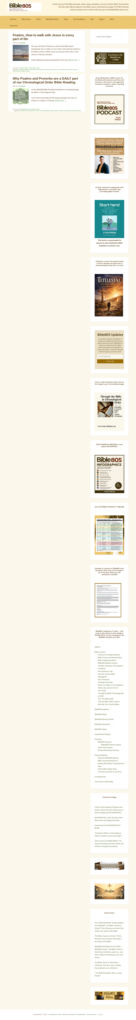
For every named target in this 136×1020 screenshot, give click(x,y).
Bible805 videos (101, 729)
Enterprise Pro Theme (57, 1014)
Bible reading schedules (107, 660)
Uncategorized (100, 777)
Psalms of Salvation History (23, 71)
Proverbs (56, 110)
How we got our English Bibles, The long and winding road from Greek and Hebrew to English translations (109, 843)
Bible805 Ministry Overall (104, 719)
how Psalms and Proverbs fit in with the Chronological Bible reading (37, 110)
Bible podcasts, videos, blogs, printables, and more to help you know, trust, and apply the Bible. (24, 7)
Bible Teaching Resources (108, 761)
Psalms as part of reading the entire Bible (62, 69)
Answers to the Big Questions (109, 655)
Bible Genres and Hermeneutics (110, 657)
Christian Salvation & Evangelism (110, 666)
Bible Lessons (100, 652)
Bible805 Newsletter (102, 724)
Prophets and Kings (105, 682)
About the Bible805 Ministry (108, 758)
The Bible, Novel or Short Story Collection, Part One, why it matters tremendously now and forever (108, 965)
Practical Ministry (101, 755)
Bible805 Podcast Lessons (111, 745)
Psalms (30, 69)
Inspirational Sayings (102, 734)
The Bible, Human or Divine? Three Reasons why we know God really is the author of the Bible (108, 938)
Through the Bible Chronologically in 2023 (28, 68)
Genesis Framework (78, 1014)
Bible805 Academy (102, 709)
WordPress (91, 1014)
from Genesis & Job (105, 671)
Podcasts (98, 739)
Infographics (102, 677)
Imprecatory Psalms (23, 69)
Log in (100, 1014)
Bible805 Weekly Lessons (108, 663)
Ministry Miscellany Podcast (108, 750)
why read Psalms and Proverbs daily (72, 110)
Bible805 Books (101, 714)
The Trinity (102, 691)
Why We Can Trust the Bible (108, 704)
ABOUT (98, 647)
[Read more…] (73, 60)
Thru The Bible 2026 (105, 699)
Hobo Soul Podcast (105, 747)
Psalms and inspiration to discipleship (42, 69)
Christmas (102, 668)
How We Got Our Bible (106, 674)
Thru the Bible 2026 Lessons (109, 702)
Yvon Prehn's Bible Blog (104, 782)
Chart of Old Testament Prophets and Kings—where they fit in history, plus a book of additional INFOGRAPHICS (109, 810)
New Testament (104, 679)
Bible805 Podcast (104, 742)
